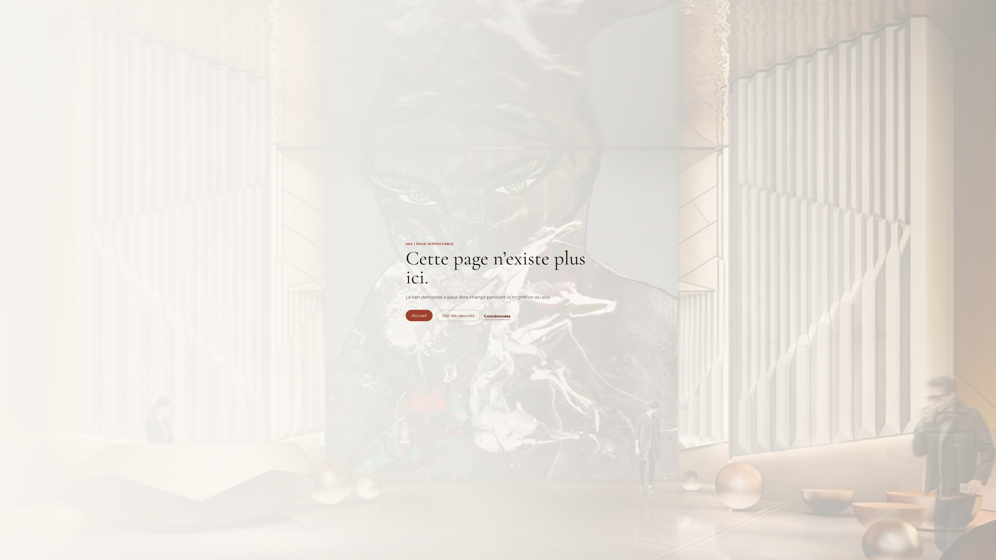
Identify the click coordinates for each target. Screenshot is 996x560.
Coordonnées (497, 316)
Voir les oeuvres (458, 315)
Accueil (419, 315)
